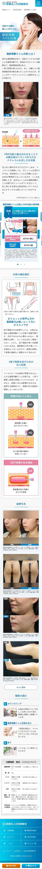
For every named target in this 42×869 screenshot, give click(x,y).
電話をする (31, 866)
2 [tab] (21, 264)
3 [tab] (24, 264)
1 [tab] (18, 264)
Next (39, 228)
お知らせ (18, 851)
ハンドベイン (10, 837)
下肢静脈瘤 (10, 830)
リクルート (8, 851)
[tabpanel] (21, 234)
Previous (3, 228)
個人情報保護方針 (30, 851)
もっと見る (21, 687)
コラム (10, 843)
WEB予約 (12, 866)
